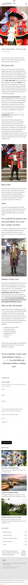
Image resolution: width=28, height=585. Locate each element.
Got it (4, 584)
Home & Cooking (7, 541)
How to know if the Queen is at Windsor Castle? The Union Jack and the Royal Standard (10, 553)
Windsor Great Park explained (23, 553)
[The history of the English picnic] (14, 458)
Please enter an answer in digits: (9, 414)
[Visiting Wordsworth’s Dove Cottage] (14, 507)
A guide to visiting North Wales (9, 492)
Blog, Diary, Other (7, 532)
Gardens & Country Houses (10, 538)
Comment (4, 422)
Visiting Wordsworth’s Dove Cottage (11, 517)
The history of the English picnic (10, 468)
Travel (4, 544)
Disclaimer (11, 566)
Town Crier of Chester (19, 113)
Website (3, 401)
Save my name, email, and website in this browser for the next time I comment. (12, 410)
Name (3, 389)
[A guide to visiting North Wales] (14, 482)
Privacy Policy (17, 566)
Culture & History (6, 51)
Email (3, 395)
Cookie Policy (5, 566)
